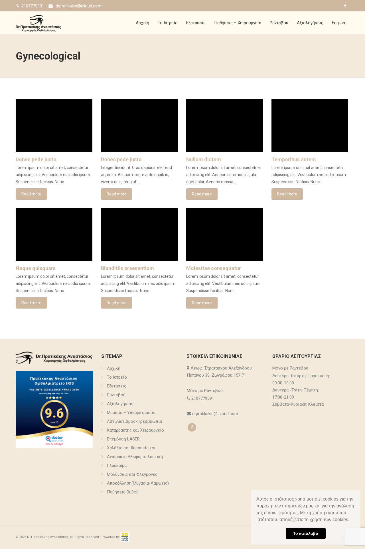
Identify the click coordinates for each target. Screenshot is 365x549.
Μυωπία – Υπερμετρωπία (131, 412)
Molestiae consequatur (213, 268)
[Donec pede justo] (54, 125)
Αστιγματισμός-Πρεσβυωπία (134, 421)
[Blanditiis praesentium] (139, 234)
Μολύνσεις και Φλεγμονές (132, 474)
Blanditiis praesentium (127, 268)
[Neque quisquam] (54, 234)
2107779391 (203, 398)
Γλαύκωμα (117, 465)
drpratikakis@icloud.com (79, 6)
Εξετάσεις (196, 22)
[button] (351, 520)
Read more (31, 194)
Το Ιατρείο (168, 22)
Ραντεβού (279, 22)
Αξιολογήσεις (310, 22)
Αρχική (142, 22)
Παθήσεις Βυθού (123, 492)
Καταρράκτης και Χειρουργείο (135, 430)
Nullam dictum (203, 159)
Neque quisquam (36, 268)
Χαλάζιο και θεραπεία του (132, 447)
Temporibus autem (293, 159)
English (338, 22)
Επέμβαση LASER (123, 439)
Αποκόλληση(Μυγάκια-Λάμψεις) (138, 483)
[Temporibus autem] (309, 125)
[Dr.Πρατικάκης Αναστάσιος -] (38, 22)
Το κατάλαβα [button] (305, 533)
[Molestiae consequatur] (224, 234)
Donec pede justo (36, 159)
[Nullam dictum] (224, 125)
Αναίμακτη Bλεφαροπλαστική (135, 456)
